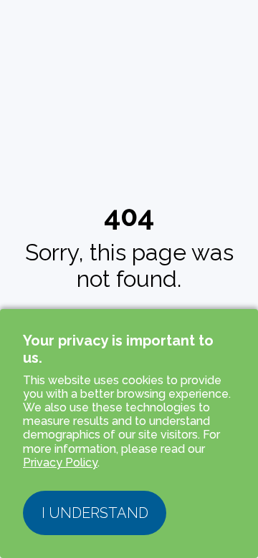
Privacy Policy (60, 462)
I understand (95, 513)
